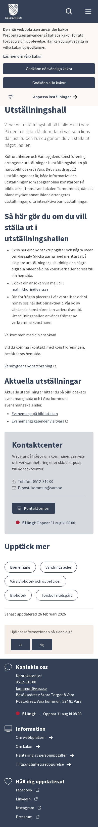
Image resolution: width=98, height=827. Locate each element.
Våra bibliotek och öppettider (35, 581)
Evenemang (20, 567)
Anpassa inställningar (52, 96)
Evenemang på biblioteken (35, 413)
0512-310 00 (26, 681)
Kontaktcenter (37, 508)
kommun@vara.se (31, 688)
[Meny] (88, 11)
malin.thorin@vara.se (30, 289)
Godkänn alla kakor (49, 82)
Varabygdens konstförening (30, 365)
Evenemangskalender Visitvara (40, 421)
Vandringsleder (58, 567)
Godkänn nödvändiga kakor (49, 68)
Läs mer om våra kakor (22, 56)
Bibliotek (18, 595)
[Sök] (69, 11)
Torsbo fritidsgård (57, 595)
